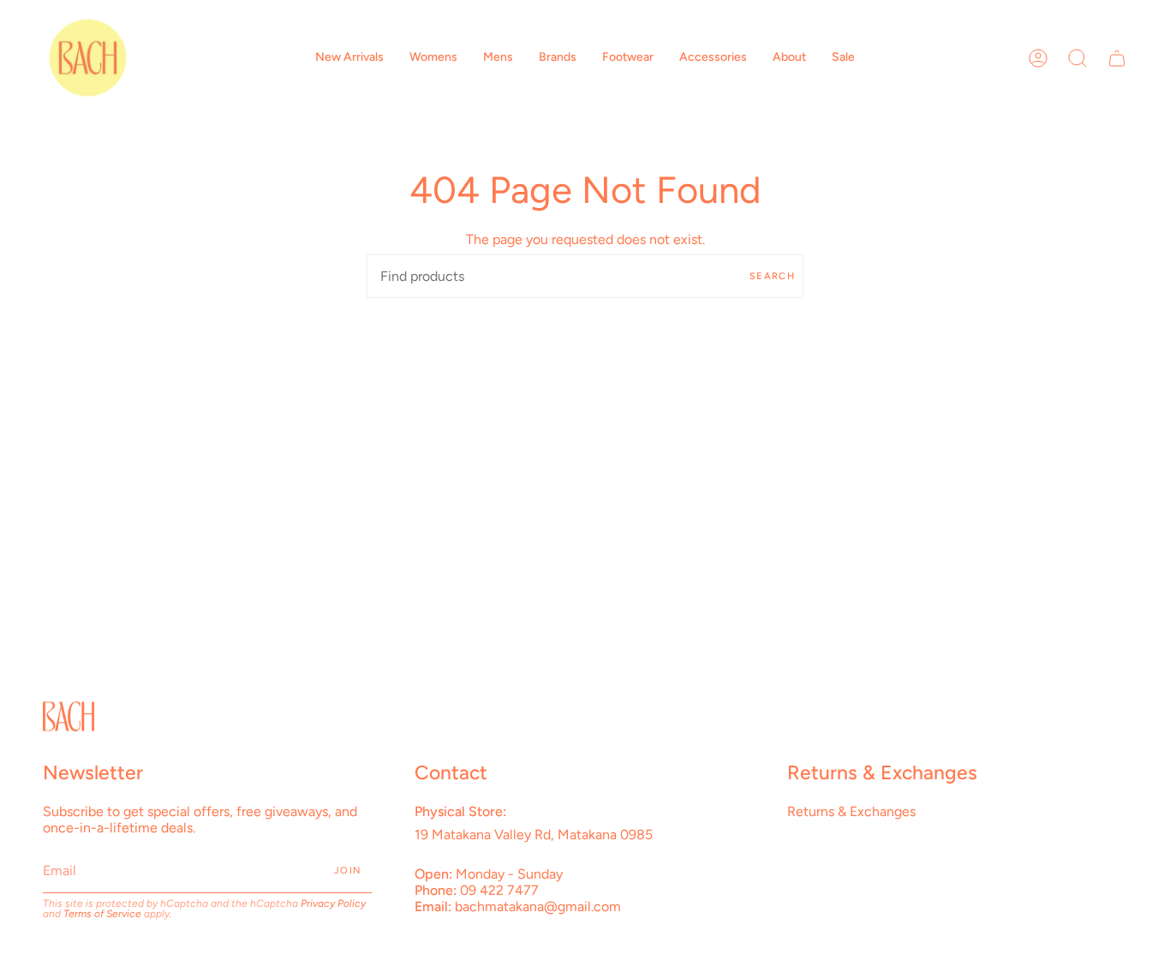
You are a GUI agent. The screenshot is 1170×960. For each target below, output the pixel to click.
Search (772, 276)
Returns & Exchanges (851, 811)
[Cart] (1117, 58)
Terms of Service (102, 914)
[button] (349, 58)
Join (347, 870)
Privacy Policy (333, 903)
